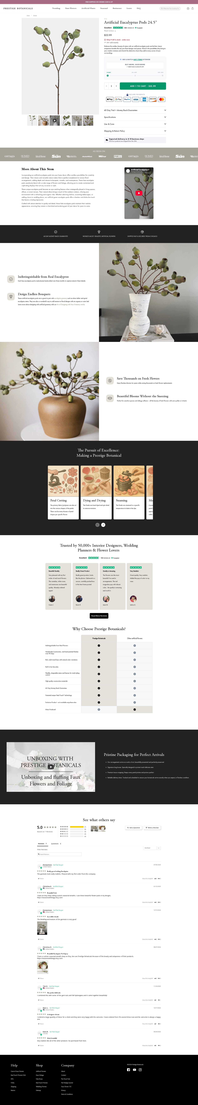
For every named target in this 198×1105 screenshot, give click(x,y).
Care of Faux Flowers (17, 1071)
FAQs (12, 1083)
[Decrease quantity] (106, 86)
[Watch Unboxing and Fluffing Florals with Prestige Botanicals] (50, 767)
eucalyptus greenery (60, 298)
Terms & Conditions (67, 1094)
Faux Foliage (40, 1075)
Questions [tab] (54, 844)
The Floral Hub (65, 1079)
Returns (13, 1090)
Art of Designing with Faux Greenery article (71, 304)
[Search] (178, 8)
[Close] (184, 8)
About (63, 1071)
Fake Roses (39, 1079)
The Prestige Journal (67, 1083)
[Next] (96, 66)
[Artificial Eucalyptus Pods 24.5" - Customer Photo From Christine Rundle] (102, 829)
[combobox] (170, 8)
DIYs (12, 1079)
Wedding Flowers (41, 1087)
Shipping (13, 1087)
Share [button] (42, 879)
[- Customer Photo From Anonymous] (94, 829)
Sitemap (38, 1090)
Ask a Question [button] (135, 828)
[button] (56, 8)
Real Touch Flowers (42, 1083)
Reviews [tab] (41, 844)
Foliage (35, 15)
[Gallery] (60, 72)
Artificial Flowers (41, 1071)
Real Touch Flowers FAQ (18, 1075)
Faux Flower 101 (66, 1087)
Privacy (63, 1090)
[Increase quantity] (116, 86)
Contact (63, 1075)
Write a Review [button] (153, 828)
